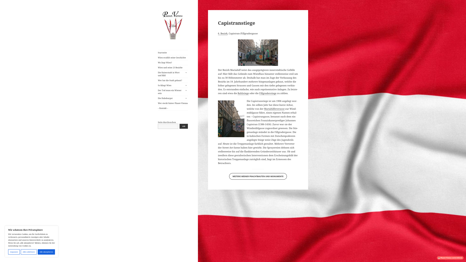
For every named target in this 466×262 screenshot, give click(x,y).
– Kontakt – (163, 108)
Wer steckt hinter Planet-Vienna (173, 103)
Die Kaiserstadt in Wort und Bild (169, 74)
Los (183, 126)
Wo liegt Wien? (165, 62)
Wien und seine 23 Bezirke (170, 67)
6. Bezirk (223, 33)
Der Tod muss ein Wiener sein (170, 92)
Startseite (162, 52)
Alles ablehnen (29, 252)
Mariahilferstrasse (274, 108)
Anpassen (14, 252)
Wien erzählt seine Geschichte (172, 57)
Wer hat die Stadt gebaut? (170, 80)
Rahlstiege (243, 93)
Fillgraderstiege (267, 93)
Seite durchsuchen (167, 122)
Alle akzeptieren (46, 252)
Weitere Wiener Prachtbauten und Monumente (258, 176)
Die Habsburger (165, 98)
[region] (31, 241)
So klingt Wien (164, 85)
